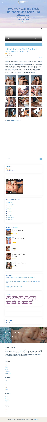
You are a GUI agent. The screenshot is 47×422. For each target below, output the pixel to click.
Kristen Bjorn (10, 219)
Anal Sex (14, 302)
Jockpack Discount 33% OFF (18, 254)
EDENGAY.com (36, 419)
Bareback (15, 297)
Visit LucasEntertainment (23, 44)
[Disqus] (23, 137)
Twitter (6, 410)
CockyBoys (10, 215)
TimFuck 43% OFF (15, 247)
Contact (6, 409)
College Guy (33, 297)
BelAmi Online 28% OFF (16, 230)
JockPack (10, 208)
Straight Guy (24, 302)
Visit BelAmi (8, 337)
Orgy (21, 300)
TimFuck (9, 210)
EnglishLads (10, 211)
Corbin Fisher (10, 213)
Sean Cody (10, 206)
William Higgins (11, 204)
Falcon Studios (11, 217)
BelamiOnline (10, 202)
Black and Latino (10, 300)
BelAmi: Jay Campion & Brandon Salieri (14, 286)
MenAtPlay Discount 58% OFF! (19, 263)
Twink (31, 302)
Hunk (30, 300)
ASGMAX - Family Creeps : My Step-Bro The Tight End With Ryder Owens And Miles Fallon (23, 282)
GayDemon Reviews (12, 322)
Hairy (26, 300)
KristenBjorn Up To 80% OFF (18, 238)
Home (9, 17)
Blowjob (26, 297)
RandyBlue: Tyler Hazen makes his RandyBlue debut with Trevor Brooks (20, 277)
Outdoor (8, 302)
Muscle (34, 300)
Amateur (8, 297)
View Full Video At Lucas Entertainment (12, 120)
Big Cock (21, 297)
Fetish (17, 300)
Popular (13, 17)
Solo (19, 302)
